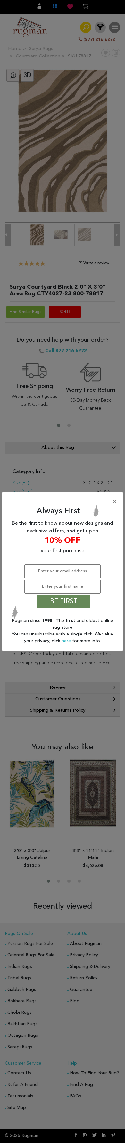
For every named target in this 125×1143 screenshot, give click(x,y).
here (67, 641)
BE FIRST (64, 601)
